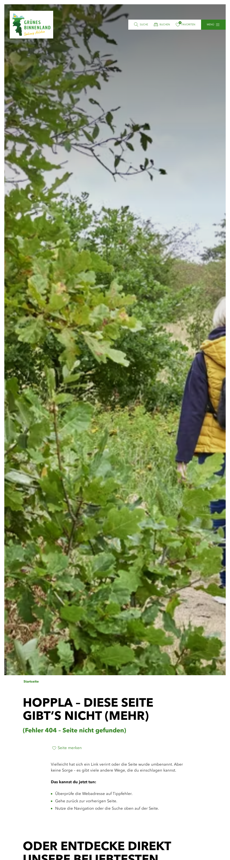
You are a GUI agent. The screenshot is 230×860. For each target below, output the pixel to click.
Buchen (165, 24)
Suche (144, 24)
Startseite (31, 681)
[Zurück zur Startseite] (31, 24)
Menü (210, 24)
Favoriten (188, 24)
